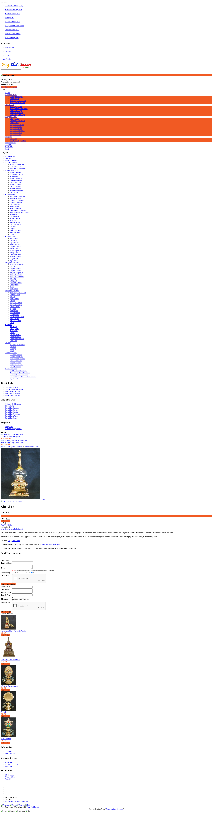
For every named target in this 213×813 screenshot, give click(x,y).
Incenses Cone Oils (16, 190)
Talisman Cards (15, 166)
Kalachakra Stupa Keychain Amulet (13, 631)
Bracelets (13, 347)
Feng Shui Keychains (17, 168)
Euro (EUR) (9, 18)
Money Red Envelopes (18, 210)
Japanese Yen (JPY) (12, 30)
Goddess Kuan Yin (16, 174)
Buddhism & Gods (12, 170)
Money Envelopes (16, 97)
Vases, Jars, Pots (15, 230)
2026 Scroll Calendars (17, 103)
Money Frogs (14, 285)
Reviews (11, 529)
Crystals (12, 301)
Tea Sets (13, 226)
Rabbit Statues (15, 245)
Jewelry (8, 343)
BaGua (12, 297)
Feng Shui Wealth (16, 133)
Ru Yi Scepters (15, 313)
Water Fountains (11, 369)
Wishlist (8, 51)
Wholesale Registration (18, 141)
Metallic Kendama (16, 357)
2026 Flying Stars (16, 107)
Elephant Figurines (16, 273)
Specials (8, 158)
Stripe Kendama (15, 363)
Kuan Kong (14, 176)
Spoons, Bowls (15, 222)
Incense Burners (15, 188)
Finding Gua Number (12, 393)
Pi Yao (12, 287)
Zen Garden (14, 192)
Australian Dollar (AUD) (14, 6)
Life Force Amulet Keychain (11, 436)
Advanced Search (11, 764)
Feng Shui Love (15, 135)
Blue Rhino (14, 289)
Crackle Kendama (16, 361)
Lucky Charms (15, 307)
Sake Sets (13, 220)
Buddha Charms (15, 184)
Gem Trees (13, 341)
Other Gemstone (15, 335)
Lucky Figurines (15, 182)
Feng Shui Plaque (16, 305)
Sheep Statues (15, 253)
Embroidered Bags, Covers (19, 212)
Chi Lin (12, 267)
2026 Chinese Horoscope (19, 109)
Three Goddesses (16, 180)
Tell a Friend (18, 529)
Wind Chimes (14, 319)
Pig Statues (14, 261)
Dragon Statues (15, 247)
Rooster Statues (15, 257)
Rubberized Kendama (17, 359)
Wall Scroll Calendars (17, 196)
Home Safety (14, 123)
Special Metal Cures (17, 317)
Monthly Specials (11, 160)
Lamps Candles (15, 186)
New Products (10, 156)
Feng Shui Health (16, 129)
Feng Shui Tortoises (17, 277)
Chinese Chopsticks (17, 200)
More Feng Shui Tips (17, 115)
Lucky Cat (13, 281)
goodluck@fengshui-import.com (16, 801)
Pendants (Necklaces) (17, 345)
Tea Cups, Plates (15, 224)
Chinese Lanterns (16, 202)
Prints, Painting (15, 206)
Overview (4, 529)
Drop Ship (13, 139)
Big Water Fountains (17, 379)
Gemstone (8, 325)
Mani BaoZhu (6, 739)
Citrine (12, 333)
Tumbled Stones (15, 337)
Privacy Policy (10, 143)
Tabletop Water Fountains (19, 375)
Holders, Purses (15, 218)
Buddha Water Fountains (18, 371)
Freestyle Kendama (16, 365)
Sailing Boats (14, 315)
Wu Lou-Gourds (15, 321)
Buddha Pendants (16, 178)
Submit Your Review (8, 584)
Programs (8, 137)
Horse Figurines (15, 251)
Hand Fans (13, 214)
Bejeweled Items (15, 198)
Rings (12, 351)
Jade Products (14, 216)
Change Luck (14, 119)
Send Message (6, 612)
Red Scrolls (14, 311)
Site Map (8, 766)
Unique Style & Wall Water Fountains (23, 377)
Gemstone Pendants (17, 339)
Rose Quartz (14, 329)
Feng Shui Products (12, 291)
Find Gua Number (16, 113)
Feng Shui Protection (17, 131)
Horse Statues (14, 99)
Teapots (12, 228)
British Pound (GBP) (12, 22)
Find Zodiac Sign (16, 111)
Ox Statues (13, 240)
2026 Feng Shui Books (18, 101)
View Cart (9, 55)
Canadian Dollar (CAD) (13, 10)
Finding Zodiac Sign (12, 391)
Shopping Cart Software (114, 809)
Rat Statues (14, 238)
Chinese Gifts (10, 194)
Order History (10, 777)
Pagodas (13, 309)
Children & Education (17, 121)
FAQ (7, 149)
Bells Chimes (14, 299)
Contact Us (9, 147)
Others (12, 234)
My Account (9, 47)
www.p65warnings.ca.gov (50, 544)
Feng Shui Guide (11, 117)
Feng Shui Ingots (16, 303)
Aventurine (14, 331)
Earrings (13, 349)
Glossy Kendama (16, 355)
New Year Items (11, 95)
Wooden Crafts (15, 232)
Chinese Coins (15, 295)
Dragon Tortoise (15, 271)
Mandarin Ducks (16, 283)
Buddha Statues (15, 172)
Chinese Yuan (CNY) (12, 14)
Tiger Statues (14, 242)
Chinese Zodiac (10, 236)
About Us (8, 145)
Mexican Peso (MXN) (13, 34)
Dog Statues (14, 259)
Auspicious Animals (17, 265)
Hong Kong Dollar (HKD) (14, 26)
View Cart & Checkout (9, 87)
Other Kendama (15, 367)
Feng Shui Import (33, 807)
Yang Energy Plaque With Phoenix (13, 442)
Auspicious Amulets (17, 164)
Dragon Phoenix (15, 269)
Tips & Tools (9, 105)
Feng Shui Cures (14, 541)
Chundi (3, 712)
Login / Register (6, 59)
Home (7, 93)
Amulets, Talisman (11, 162)
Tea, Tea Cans (15, 204)
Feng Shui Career (16, 127)
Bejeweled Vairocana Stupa (10, 660)
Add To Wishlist (6, 525)
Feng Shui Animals (12, 263)
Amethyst (13, 327)
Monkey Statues (15, 255)
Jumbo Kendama (11, 353)
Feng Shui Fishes (16, 275)
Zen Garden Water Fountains (20, 373)
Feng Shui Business (17, 125)
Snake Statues (15, 249)
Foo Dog (13, 279)
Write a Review (6, 527)
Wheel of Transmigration (9, 686)
